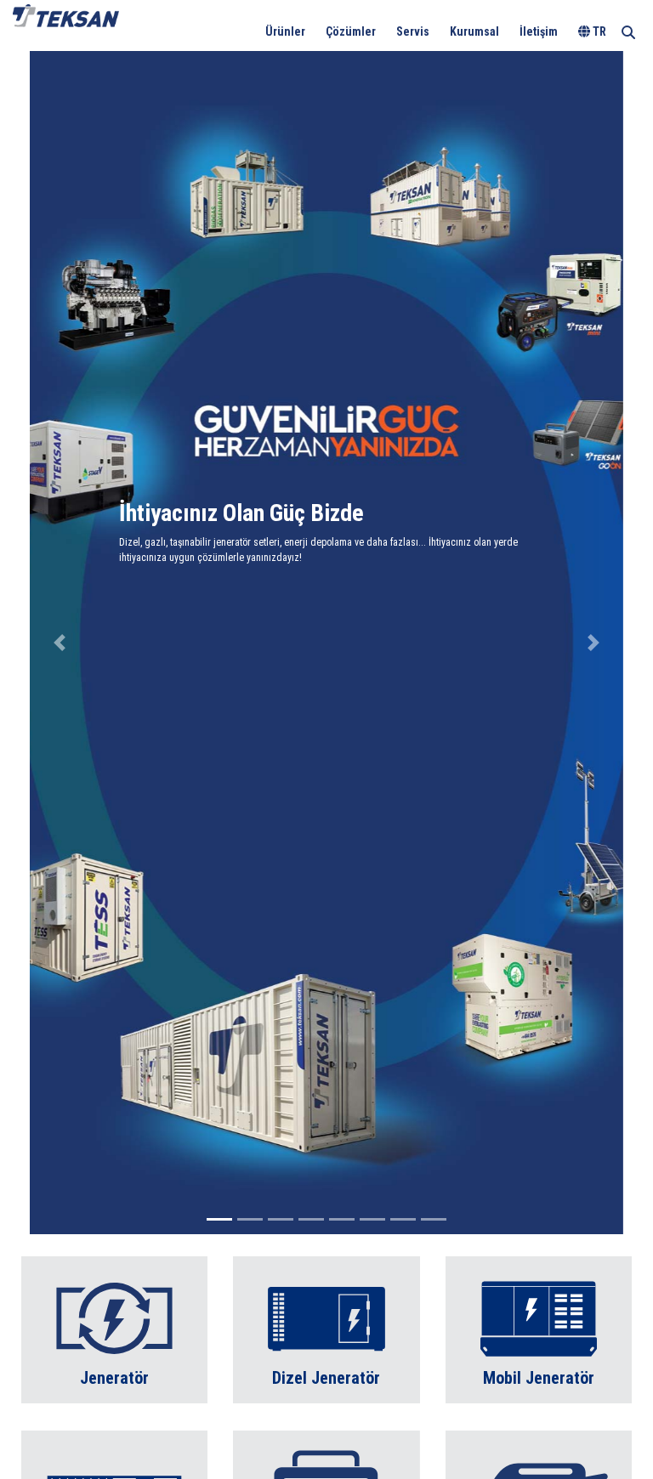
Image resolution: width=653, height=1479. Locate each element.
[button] (60, 642)
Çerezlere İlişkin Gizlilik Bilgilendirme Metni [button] (147, 33)
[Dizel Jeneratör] (326, 1329)
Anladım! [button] (594, 23)
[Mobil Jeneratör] (539, 1329)
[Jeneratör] (114, 1329)
